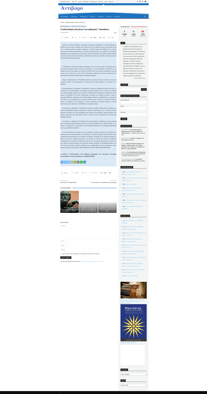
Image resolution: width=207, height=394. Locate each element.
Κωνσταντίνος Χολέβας (69, 207)
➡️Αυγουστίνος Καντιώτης (129, 184)
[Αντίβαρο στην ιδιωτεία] (72, 8)
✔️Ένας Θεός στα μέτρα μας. (130, 275)
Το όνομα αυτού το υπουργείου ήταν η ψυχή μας (104, 182)
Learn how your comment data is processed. (92, 261)
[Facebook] (137, 1)
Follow (134, 30)
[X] (143, 1)
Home (62, 22)
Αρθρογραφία (69, 22)
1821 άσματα (107, 203)
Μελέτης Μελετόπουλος (79, 26)
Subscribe (142, 30)
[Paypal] (140, 1)
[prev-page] (61, 215)
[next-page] (64, 215)
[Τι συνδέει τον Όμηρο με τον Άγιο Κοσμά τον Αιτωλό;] (69, 202)
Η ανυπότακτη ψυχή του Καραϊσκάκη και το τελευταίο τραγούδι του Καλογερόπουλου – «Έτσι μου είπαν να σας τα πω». (107, 208)
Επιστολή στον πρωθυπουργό (68, 182)
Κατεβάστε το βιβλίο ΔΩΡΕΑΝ (127, 342)
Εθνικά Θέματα (80, 22)
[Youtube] (145, 1)
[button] (145, 17)
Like (124, 30)
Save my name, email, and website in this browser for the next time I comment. (81, 253)
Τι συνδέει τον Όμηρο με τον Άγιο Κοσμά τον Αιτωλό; (69, 210)
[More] (110, 172)
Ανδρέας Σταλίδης (88, 203)
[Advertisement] (116, 9)
